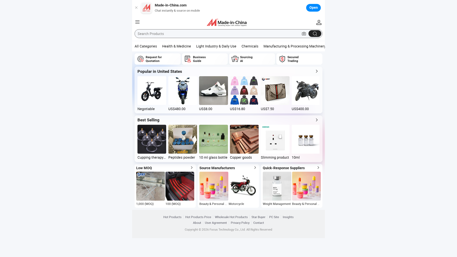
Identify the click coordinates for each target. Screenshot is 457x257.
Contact (258, 223)
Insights (288, 217)
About (197, 223)
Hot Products (172, 217)
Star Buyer (258, 217)
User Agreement (216, 223)
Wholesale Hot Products (231, 217)
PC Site (274, 217)
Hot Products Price (198, 217)
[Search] (314, 33)
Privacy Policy (240, 223)
